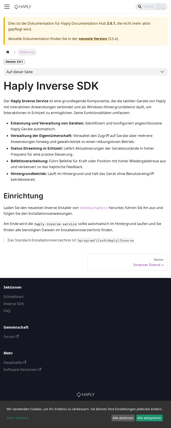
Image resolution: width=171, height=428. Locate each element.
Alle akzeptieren (149, 418)
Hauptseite (13, 362)
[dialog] (85, 414)
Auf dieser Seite (19, 71)
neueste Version (93, 38)
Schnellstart (14, 296)
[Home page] (8, 52)
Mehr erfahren (18, 418)
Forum (9, 336)
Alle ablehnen (123, 418)
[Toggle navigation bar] (7, 6)
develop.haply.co (94, 207)
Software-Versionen (20, 369)
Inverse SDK (14, 303)
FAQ (7, 310)
